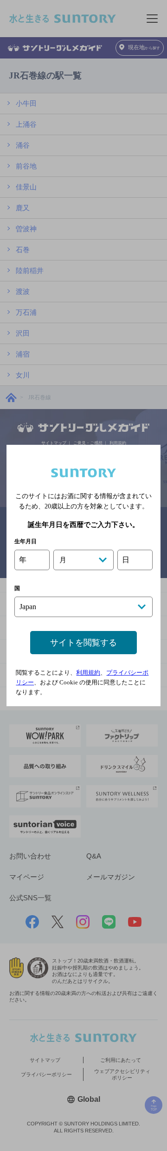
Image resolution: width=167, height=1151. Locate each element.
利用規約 (88, 672)
